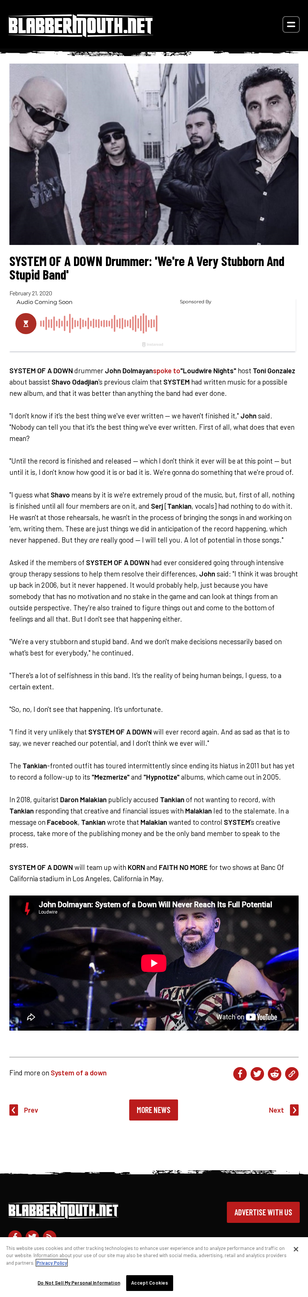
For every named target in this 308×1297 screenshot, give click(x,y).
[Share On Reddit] (274, 1074)
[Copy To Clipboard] (292, 1074)
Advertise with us (263, 1212)
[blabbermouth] (80, 34)
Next (276, 1109)
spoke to (166, 370)
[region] (154, 1267)
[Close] (296, 1249)
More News (154, 1110)
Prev (31, 1109)
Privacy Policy (51, 1263)
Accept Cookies (149, 1283)
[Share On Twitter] (257, 1074)
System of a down (79, 1072)
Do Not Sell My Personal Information (79, 1283)
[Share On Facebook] (240, 1074)
